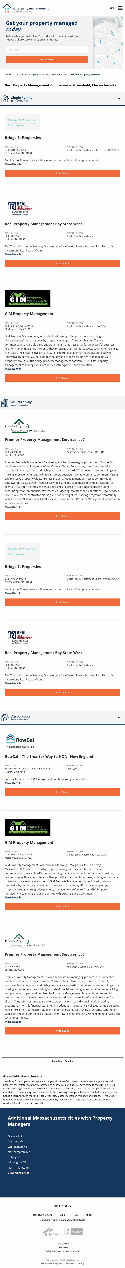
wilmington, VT (17, 1162)
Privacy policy (62, 1243)
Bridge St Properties (23, 137)
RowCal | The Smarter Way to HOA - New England (49, 756)
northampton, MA (19, 1152)
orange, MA (15, 1136)
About (89, 1214)
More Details (13, 164)
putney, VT (14, 1157)
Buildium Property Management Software (62, 1219)
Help (75, 1214)
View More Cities (18, 1173)
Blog (62, 1214)
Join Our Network (42, 1214)
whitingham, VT (17, 1146)
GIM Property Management (29, 313)
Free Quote (62, 173)
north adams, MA (18, 1167)
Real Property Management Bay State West (43, 223)
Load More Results (62, 1061)
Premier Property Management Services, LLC (45, 439)
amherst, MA (16, 1141)
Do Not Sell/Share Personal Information (62, 1251)
